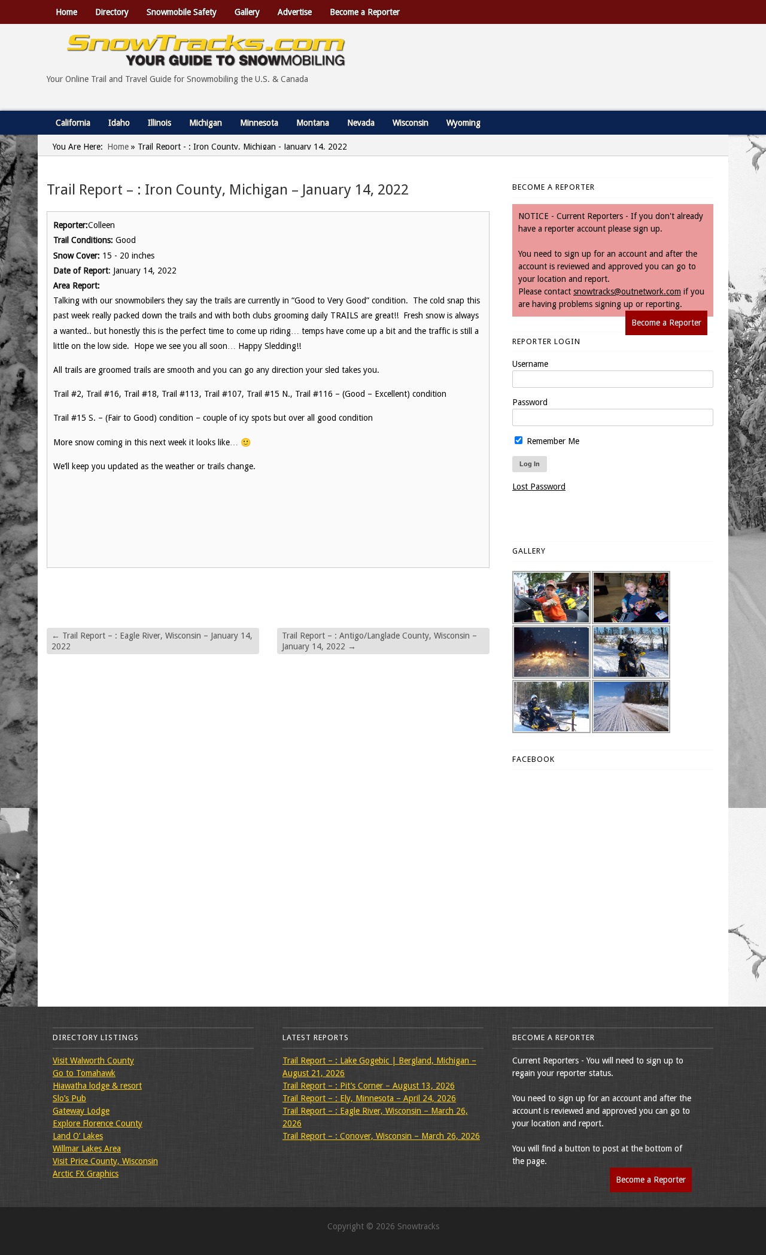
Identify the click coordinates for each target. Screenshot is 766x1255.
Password (530, 402)
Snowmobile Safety (182, 12)
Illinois (159, 122)
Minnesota (259, 122)
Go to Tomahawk (84, 1073)
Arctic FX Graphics (85, 1173)
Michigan (205, 122)
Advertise (295, 12)
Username (530, 364)
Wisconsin (410, 122)
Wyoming (463, 122)
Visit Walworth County (93, 1060)
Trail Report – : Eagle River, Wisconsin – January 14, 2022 (152, 641)
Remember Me (551, 441)
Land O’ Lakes (78, 1136)
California (73, 122)
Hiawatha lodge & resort (97, 1085)
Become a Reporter (365, 12)
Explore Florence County (97, 1123)
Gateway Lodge (81, 1111)
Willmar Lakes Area (87, 1148)
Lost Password (539, 486)
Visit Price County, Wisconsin (105, 1161)
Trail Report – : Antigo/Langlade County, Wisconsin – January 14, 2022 (379, 641)
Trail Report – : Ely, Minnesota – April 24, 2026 (369, 1098)
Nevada (361, 122)
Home (66, 12)
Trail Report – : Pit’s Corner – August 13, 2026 (368, 1085)
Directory (112, 12)
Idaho (119, 122)
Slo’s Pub (69, 1098)
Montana (312, 122)
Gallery (247, 12)
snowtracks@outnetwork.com (627, 291)
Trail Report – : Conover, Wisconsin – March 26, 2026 (381, 1136)
